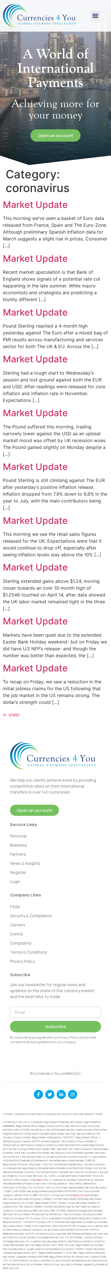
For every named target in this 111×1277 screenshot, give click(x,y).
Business (18, 845)
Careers (17, 924)
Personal (18, 836)
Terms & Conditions (28, 952)
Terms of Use (80, 1195)
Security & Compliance (31, 915)
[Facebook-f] (38, 1094)
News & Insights (25, 863)
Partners (18, 854)
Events (16, 934)
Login (15, 881)
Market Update (35, 204)
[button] (95, 16)
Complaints (21, 943)
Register (18, 872)
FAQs (15, 906)
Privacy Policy (22, 961)
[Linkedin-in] (61, 1094)
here (39, 1180)
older (11, 715)
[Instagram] (72, 1094)
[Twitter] (49, 1094)
